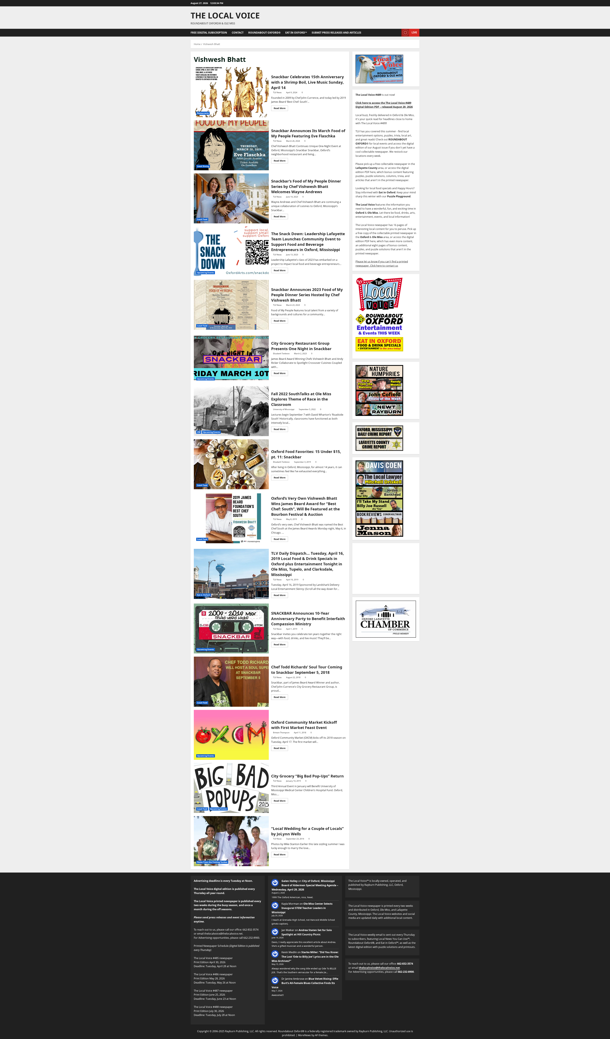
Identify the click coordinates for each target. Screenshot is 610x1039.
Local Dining (203, 166)
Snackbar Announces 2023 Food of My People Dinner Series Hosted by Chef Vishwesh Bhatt (231, 305)
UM (198, 432)
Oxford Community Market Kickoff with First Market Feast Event (231, 735)
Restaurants (203, 113)
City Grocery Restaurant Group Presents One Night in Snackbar (231, 358)
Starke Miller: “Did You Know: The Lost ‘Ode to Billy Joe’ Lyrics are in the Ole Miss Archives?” (305, 956)
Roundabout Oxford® (264, 32)
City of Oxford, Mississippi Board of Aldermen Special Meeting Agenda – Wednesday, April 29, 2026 (305, 885)
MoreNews (304, 1035)
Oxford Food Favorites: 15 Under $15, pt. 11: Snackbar (231, 464)
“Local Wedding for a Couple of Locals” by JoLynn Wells (231, 841)
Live (414, 32)
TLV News (277, 92)
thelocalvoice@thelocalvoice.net (379, 968)
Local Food (202, 219)
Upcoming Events (205, 272)
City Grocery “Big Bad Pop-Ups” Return (231, 788)
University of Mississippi (283, 409)
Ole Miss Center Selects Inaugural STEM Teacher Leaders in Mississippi (302, 908)
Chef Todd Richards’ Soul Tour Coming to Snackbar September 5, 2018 (231, 682)
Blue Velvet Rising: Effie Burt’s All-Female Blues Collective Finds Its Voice (305, 983)
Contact (238, 32)
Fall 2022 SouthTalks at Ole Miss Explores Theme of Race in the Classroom (231, 411)
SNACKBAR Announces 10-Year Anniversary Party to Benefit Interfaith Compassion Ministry (231, 628)
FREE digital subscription (209, 32)
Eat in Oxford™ (296, 32)
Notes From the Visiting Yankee (212, 862)
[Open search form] (398, 33)
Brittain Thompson (281, 732)
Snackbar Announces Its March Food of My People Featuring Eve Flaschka (231, 145)
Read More (281, 108)
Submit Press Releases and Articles (336, 32)
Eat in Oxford (203, 595)
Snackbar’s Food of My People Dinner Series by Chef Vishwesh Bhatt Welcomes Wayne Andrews (231, 198)
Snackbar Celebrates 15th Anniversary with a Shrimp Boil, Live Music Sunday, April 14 (231, 92)
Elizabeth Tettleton (281, 353)
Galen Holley (289, 881)
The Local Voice (225, 15)
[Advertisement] (386, 568)
